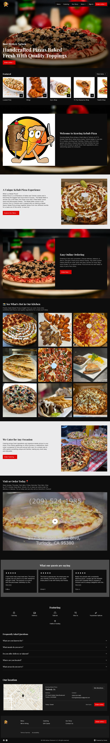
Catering (66, 4)
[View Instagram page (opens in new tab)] (7, 740)
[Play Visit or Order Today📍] (55, 521)
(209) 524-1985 (76, 695)
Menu (59, 4)
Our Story (75, 4)
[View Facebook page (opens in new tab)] (4, 740)
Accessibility (35, 732)
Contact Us (69, 723)
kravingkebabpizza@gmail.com (81, 697)
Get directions (98, 688)
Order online (99, 704)
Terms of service (25, 732)
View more (8, 585)
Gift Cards (46, 723)
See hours (88, 704)
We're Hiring (25, 723)
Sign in (91, 4)
